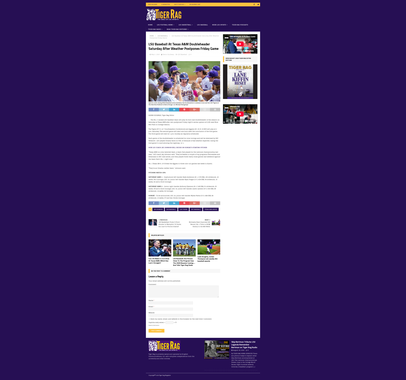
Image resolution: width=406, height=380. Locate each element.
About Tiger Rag (179, 4)
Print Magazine (152, 4)
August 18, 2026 (238, 350)
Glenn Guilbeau (168, 54)
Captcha (152, 322)
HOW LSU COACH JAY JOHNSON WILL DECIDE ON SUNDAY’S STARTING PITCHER (178, 147)
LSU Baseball (202, 24)
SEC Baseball (196, 209)
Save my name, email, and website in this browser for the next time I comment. (181, 319)
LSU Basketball (185, 24)
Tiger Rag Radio (154, 29)
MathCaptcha (156, 325)
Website (151, 312)
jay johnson (158, 209)
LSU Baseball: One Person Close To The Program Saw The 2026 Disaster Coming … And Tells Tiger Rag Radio (184, 261)
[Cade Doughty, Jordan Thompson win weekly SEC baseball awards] (209, 247)
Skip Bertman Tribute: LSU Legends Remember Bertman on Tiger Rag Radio (244, 344)
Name (151, 300)
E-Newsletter (165, 4)
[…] (254, 367)
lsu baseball (171, 209)
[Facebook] (254, 4)
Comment (152, 284)
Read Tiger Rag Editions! (177, 29)
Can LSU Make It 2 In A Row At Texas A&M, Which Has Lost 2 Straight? (159, 260)
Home (150, 24)
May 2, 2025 (155, 54)
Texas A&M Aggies (211, 209)
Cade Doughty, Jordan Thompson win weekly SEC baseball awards (208, 258)
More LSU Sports (219, 24)
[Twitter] (258, 4)
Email (151, 306)
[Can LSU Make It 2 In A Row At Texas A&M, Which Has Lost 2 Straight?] (160, 247)
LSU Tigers (183, 209)
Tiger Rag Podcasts (240, 24)
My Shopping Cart (195, 4)
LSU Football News (165, 24)
